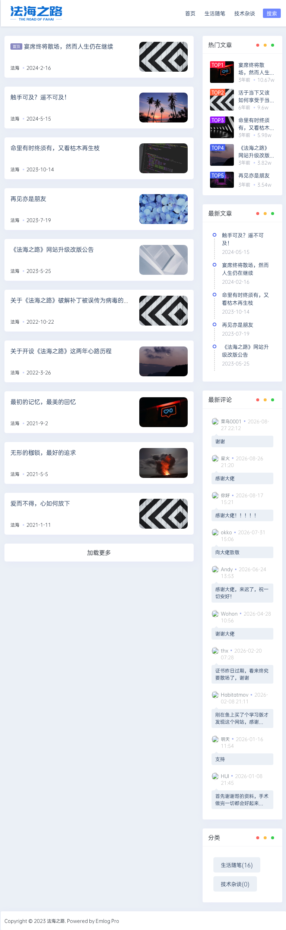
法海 (14, 68)
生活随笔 (214, 13)
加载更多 (99, 552)
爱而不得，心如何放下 (40, 503)
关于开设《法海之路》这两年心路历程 (61, 351)
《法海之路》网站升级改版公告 (52, 249)
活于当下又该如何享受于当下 (254, 96)
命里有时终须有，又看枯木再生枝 (55, 148)
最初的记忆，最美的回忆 (43, 401)
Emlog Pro (107, 921)
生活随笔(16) (237, 864)
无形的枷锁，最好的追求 (43, 452)
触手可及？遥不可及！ (40, 97)
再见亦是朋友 (28, 198)
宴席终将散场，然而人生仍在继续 (68, 46)
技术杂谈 (244, 13)
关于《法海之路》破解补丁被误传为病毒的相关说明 (78, 300)
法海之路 (56, 921)
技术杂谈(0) (235, 883)
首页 (190, 13)
